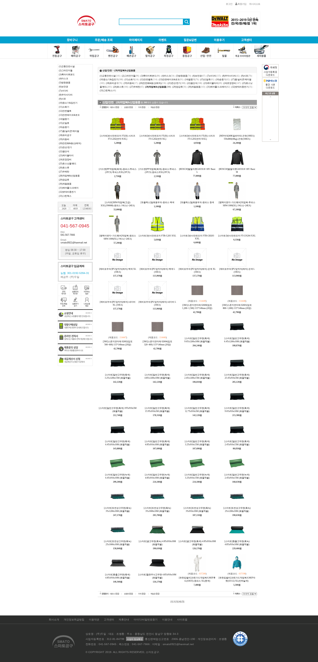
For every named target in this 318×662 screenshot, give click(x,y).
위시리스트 (254, 4)
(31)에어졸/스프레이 (69, 188)
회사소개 (54, 619)
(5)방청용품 (64, 82)
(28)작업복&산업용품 (69, 175)
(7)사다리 (63, 90)
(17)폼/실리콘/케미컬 (69, 131)
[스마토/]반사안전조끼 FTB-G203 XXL (157, 235)
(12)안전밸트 (65, 111)
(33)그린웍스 (65, 196)
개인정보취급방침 (74, 619)
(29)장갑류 (64, 179)
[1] (172, 601)
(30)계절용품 (65, 184)
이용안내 (167, 619)
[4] (180, 601)
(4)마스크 (63, 78)
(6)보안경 (63, 86)
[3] (176, 601)
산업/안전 (107, 70)
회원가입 (241, 4)
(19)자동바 (64, 139)
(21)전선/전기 (65, 147)
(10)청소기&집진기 (68, 103)
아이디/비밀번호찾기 (146, 619)
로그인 (229, 4)
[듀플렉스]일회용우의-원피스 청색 (197, 202)
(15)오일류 (64, 123)
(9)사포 (62, 99)
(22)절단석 (64, 151)
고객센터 (109, 619)
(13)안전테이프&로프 (69, 115)
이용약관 (94, 619)
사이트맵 (182, 619)
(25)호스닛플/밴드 (67, 163)
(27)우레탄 (64, 171)
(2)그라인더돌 (66, 70)
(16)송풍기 (64, 127)
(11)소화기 (64, 107)
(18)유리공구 (65, 135)
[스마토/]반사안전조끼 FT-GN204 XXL (237, 235)
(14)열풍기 (64, 119)
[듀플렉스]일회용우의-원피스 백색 (157, 202)
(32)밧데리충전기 (67, 192)
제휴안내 (124, 619)
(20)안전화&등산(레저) (70, 143)
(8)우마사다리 (66, 94)
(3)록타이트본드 (67, 74)
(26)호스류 (64, 167)
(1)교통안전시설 (67, 66)
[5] (183, 601)
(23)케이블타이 (66, 155)
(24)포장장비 (65, 159)
